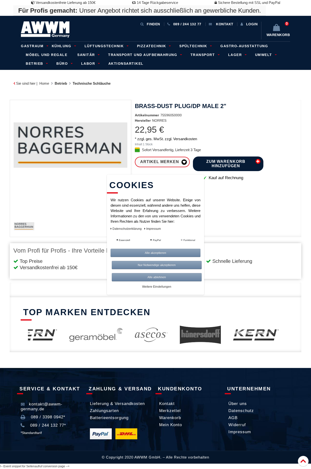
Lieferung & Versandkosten (117, 403)
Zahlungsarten (104, 410)
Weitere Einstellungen (156, 286)
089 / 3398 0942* (47, 417)
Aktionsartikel (126, 63)
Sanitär (86, 55)
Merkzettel (170, 410)
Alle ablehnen (156, 277)
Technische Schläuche (92, 83)
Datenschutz (241, 410)
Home (44, 83)
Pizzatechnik (152, 46)
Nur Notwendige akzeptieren (157, 265)
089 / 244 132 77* (47, 425)
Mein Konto (170, 425)
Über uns (237, 403)
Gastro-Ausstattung (244, 46)
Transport (203, 55)
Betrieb (35, 63)
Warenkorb (170, 417)
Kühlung (62, 46)
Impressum (239, 432)
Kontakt (167, 403)
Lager (235, 55)
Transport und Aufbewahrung (143, 55)
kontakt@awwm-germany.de (41, 406)
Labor (88, 63)
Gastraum (33, 46)
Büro (62, 63)
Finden (153, 24)
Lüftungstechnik (105, 46)
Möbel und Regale (46, 55)
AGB (233, 417)
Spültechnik (193, 46)
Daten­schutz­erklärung (127, 228)
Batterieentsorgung (109, 417)
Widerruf (237, 425)
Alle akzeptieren (155, 253)
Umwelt (264, 55)
